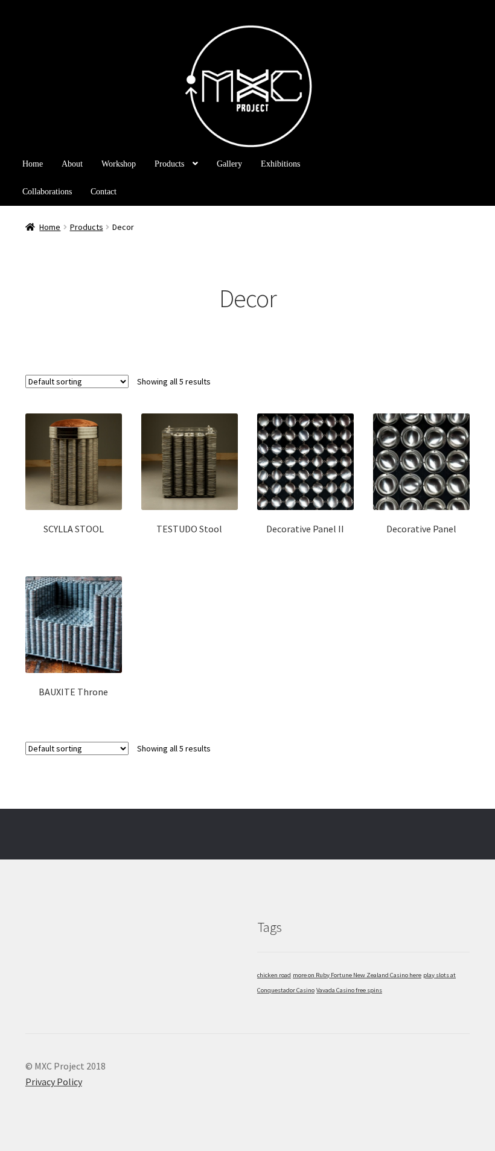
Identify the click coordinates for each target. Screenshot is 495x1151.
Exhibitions (280, 163)
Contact (104, 191)
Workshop (118, 163)
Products (169, 163)
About (72, 163)
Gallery (229, 163)
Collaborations (47, 191)
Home (32, 163)
